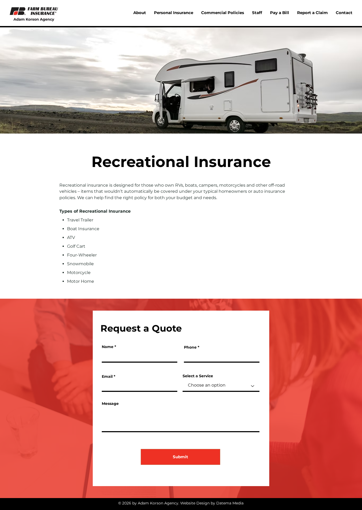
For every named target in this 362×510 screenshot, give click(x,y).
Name (107, 347)
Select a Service (198, 376)
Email (107, 376)
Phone (190, 347)
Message (110, 403)
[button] (173, 12)
